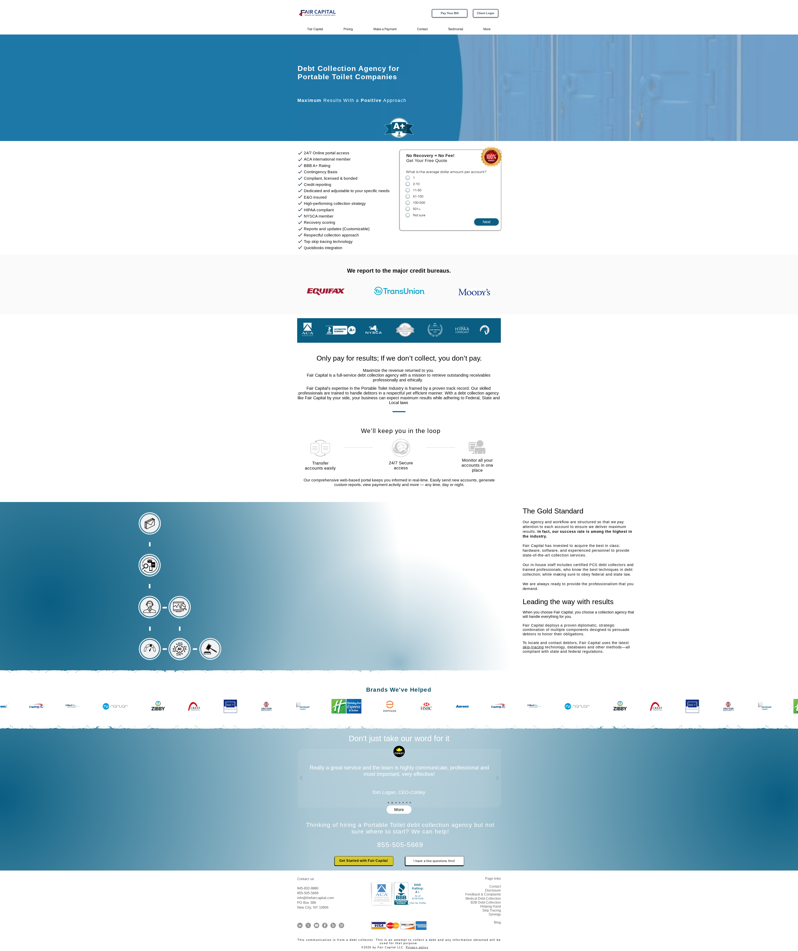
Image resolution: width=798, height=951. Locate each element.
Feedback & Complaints (483, 894)
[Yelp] (333, 925)
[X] (308, 925)
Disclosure (493, 890)
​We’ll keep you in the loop (401, 430)
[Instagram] (341, 925)
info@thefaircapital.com (315, 898)
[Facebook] (325, 925)
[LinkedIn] (300, 925)
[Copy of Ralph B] (410, 802)
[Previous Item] (7, 706)
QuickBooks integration (323, 248)
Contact (495, 886)
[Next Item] (790, 706)
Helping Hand (490, 906)
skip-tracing (533, 647)
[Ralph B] (406, 802)
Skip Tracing (491, 910)
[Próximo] (497, 778)
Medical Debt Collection (483, 898)
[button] (487, 29)
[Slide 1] (392, 802)
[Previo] (301, 778)
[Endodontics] (395, 802)
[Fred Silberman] (403, 803)
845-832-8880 (307, 888)
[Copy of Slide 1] (388, 802)
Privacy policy (417, 947)
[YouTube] (316, 925)
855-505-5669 (307, 893)
